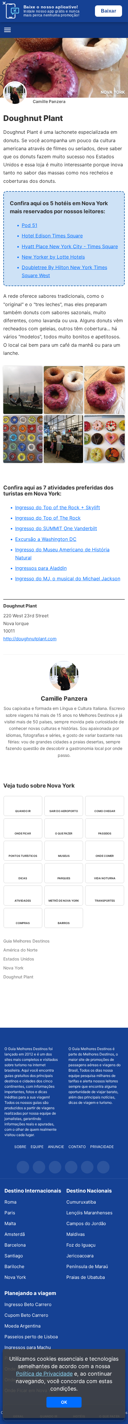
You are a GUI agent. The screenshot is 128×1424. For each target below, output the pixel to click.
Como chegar (104, 811)
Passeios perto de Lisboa (31, 1336)
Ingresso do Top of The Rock (48, 518)
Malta (10, 1223)
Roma (10, 1202)
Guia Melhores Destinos (64, 30)
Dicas (22, 878)
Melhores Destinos (96, 1037)
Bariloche (14, 1266)
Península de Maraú (87, 1266)
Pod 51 (29, 225)
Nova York (113, 92)
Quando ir (23, 811)
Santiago (13, 1256)
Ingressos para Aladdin (41, 568)
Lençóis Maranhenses (89, 1213)
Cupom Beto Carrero (26, 1315)
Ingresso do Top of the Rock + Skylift (57, 507)
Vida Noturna (104, 878)
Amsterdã (14, 1234)
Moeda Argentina (22, 1326)
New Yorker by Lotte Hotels (53, 257)
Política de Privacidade (44, 1374)
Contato (77, 1146)
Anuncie (56, 1146)
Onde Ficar (23, 833)
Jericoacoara (79, 1256)
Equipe (37, 1146)
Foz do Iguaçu (81, 1245)
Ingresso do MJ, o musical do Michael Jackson (67, 578)
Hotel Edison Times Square (52, 236)
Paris (9, 1213)
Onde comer (105, 855)
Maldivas (75, 1234)
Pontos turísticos (23, 855)
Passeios (104, 833)
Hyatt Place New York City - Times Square (70, 246)
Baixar (108, 10)
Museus (64, 855)
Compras (23, 923)
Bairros (64, 923)
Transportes (105, 900)
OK (64, 1402)
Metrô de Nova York (64, 900)
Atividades (23, 900)
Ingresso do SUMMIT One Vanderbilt (56, 528)
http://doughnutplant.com (30, 639)
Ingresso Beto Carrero (27, 1304)
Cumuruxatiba (81, 1202)
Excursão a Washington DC (46, 539)
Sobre (20, 1146)
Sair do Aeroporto (63, 811)
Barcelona (15, 1245)
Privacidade (102, 1146)
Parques (63, 878)
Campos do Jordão (86, 1223)
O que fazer (63, 833)
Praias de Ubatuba (85, 1277)
